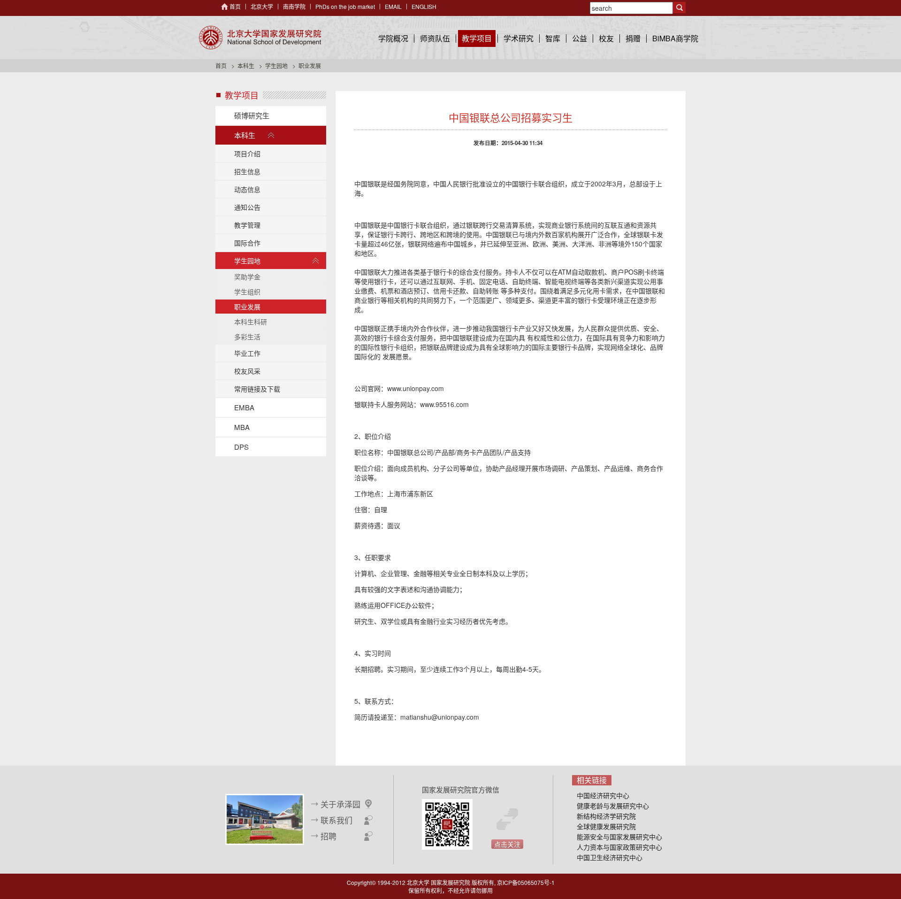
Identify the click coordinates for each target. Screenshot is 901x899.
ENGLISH (424, 6)
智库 (552, 38)
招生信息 (247, 171)
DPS (241, 447)
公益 (579, 38)
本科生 (245, 65)
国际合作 (247, 242)
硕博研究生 (251, 115)
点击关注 (507, 844)
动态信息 (247, 189)
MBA (242, 427)
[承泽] (264, 818)
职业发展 (247, 306)
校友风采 (247, 371)
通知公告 (247, 207)
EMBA (244, 407)
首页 (235, 6)
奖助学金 (247, 276)
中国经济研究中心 (603, 795)
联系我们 (336, 820)
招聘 (328, 836)
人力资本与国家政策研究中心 (619, 847)
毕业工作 (247, 353)
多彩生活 (247, 336)
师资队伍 (435, 38)
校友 (606, 38)
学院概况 (393, 38)
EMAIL (393, 6)
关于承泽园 (340, 804)
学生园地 (276, 65)
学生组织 (247, 291)
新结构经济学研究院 (606, 816)
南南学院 (294, 6)
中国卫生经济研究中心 (609, 857)
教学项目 (477, 38)
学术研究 (519, 38)
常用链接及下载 (257, 388)
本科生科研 (250, 321)
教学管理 (247, 225)
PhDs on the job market (345, 6)
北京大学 (262, 6)
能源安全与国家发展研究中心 (619, 836)
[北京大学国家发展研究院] (260, 37)
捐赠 (633, 38)
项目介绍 (247, 153)
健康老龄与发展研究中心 (613, 805)
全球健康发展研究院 (606, 826)
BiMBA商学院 (675, 38)
